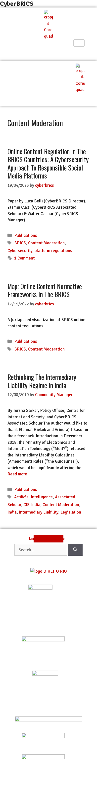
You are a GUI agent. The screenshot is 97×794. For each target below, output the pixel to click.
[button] (48, 52)
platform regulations (53, 250)
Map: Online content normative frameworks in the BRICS (44, 290)
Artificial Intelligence (33, 497)
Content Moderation (46, 243)
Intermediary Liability (38, 512)
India (12, 512)
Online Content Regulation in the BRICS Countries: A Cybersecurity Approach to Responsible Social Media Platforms (48, 163)
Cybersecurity (19, 250)
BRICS (20, 243)
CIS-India (31, 504)
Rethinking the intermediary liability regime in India (41, 381)
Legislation (70, 512)
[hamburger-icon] (79, 43)
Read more (17, 474)
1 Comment (24, 258)
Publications (25, 235)
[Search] (75, 550)
